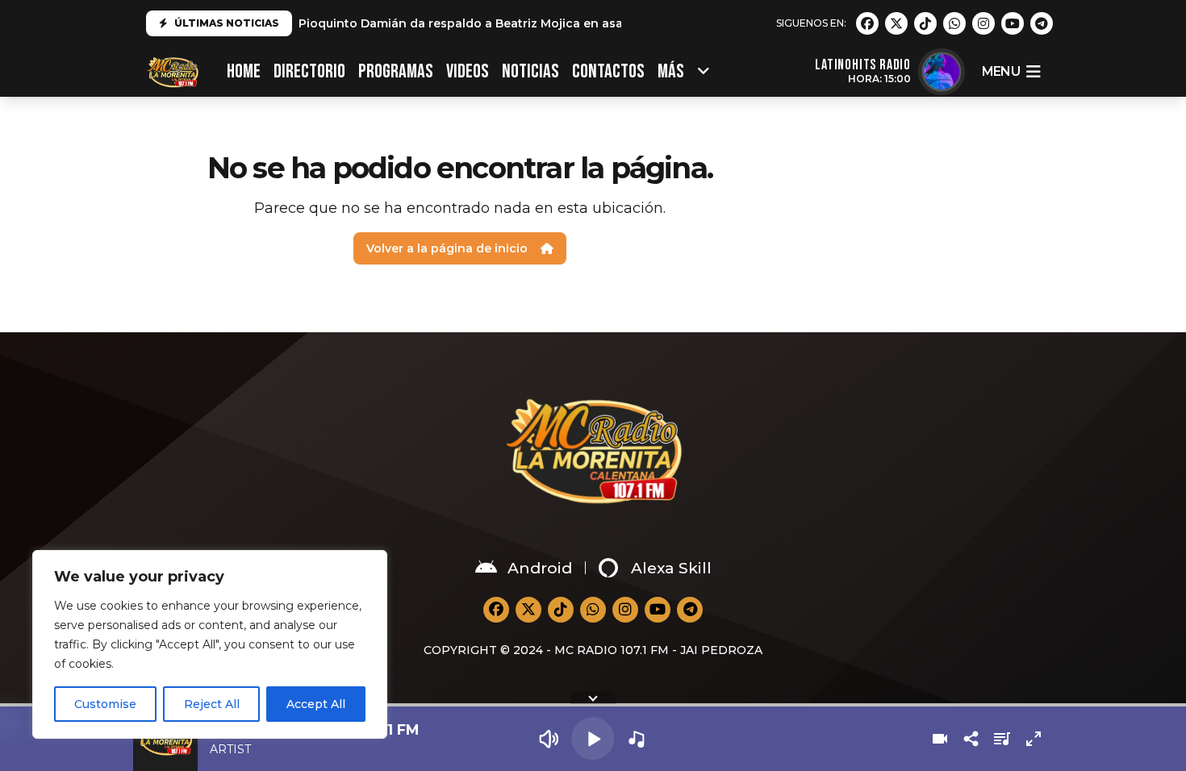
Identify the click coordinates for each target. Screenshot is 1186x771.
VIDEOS (467, 71)
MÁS (671, 71)
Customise (105, 704)
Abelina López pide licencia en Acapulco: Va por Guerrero (471, 27)
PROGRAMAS (395, 71)
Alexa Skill (671, 568)
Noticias (530, 71)
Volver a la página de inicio (447, 248)
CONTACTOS (608, 71)
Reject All (212, 704)
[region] (209, 644)
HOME (244, 71)
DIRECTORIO (309, 71)
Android (539, 568)
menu (1001, 71)
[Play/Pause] (592, 738)
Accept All (315, 704)
